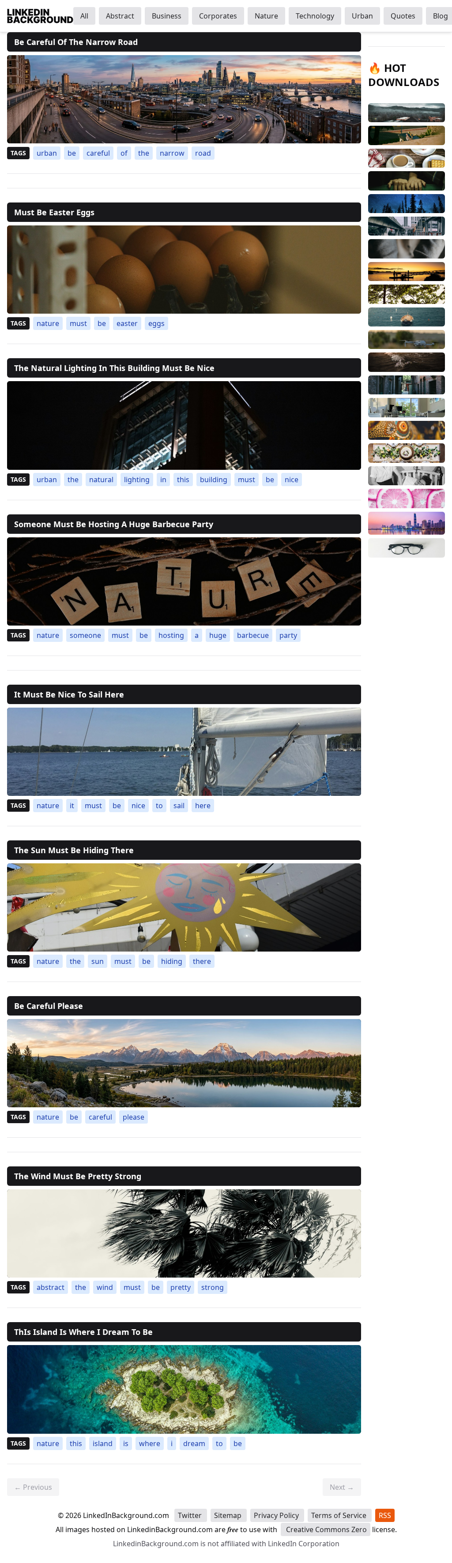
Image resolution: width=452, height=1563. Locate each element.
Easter (127, 323)
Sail (179, 805)
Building (213, 479)
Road (203, 153)
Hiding (171, 961)
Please (133, 1117)
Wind (105, 1287)
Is (125, 1443)
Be (72, 153)
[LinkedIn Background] (40, 16)
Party (288, 635)
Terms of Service (339, 1515)
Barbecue (253, 635)
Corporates (218, 16)
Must (78, 323)
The (143, 153)
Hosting (171, 635)
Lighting (137, 479)
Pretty (180, 1287)
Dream (194, 1443)
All (84, 16)
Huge (217, 635)
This (183, 479)
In (163, 479)
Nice (291, 479)
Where (149, 1443)
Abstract (120, 16)
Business (166, 16)
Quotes (403, 16)
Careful (98, 153)
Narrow (172, 153)
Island (103, 1443)
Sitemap (228, 1515)
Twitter (190, 1515)
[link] (184, 99)
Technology (315, 16)
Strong (212, 1287)
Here (203, 805)
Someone (85, 635)
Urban (362, 16)
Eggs (156, 323)
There (202, 961)
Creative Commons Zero (325, 1529)
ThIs (76, 1443)
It (72, 805)
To (159, 805)
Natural (101, 479)
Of (124, 153)
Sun (97, 961)
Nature (266, 16)
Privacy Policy (277, 1515)
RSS (385, 1515)
